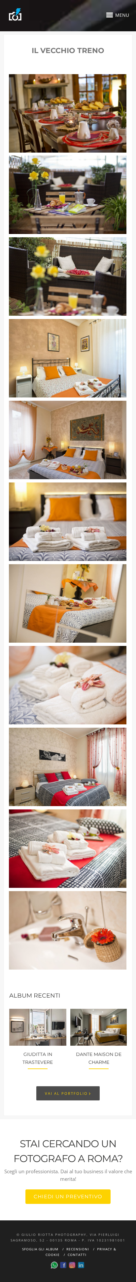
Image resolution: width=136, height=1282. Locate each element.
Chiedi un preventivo (68, 1196)
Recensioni (77, 1249)
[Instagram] (72, 1265)
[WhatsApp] (54, 1265)
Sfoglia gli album (40, 1249)
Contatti (77, 1254)
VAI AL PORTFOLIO (68, 1093)
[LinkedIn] (81, 1265)
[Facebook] (63, 1265)
